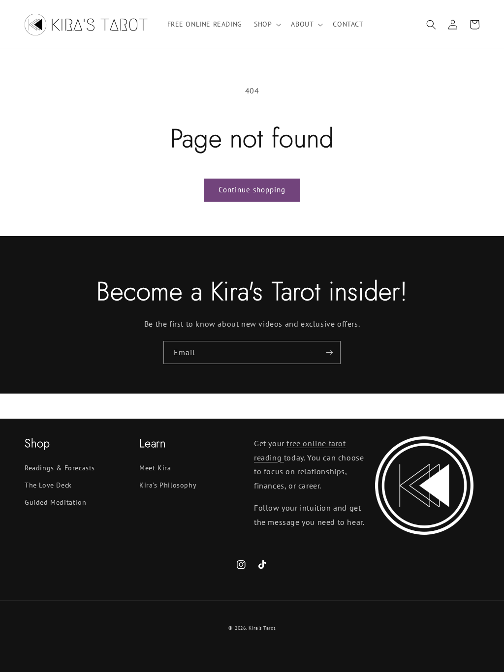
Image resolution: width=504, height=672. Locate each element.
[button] (266, 24)
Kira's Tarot (262, 628)
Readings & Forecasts (60, 467)
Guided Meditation (55, 502)
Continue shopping (252, 189)
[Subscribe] (329, 352)
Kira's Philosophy (167, 485)
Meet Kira (155, 467)
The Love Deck (48, 485)
